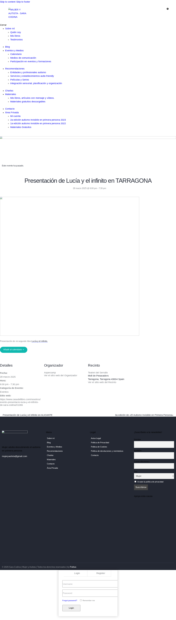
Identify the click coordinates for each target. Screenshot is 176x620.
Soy (135, 471)
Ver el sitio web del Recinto (102, 382)
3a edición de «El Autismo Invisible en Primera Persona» (144, 415)
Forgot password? (69, 600)
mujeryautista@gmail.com (14, 456)
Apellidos (138, 450)
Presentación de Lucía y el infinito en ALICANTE (27, 415)
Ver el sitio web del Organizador (60, 375)
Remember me (88, 600)
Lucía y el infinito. (40, 341)
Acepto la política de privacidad (150, 482)
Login (76, 573)
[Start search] (166, 18)
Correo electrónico (141, 461)
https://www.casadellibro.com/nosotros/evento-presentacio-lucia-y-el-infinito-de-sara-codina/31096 (20, 402)
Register (100, 573)
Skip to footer (23, 2)
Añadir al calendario (12, 349)
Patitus (73, 567)
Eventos (4, 392)
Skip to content (8, 2)
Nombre (137, 439)
